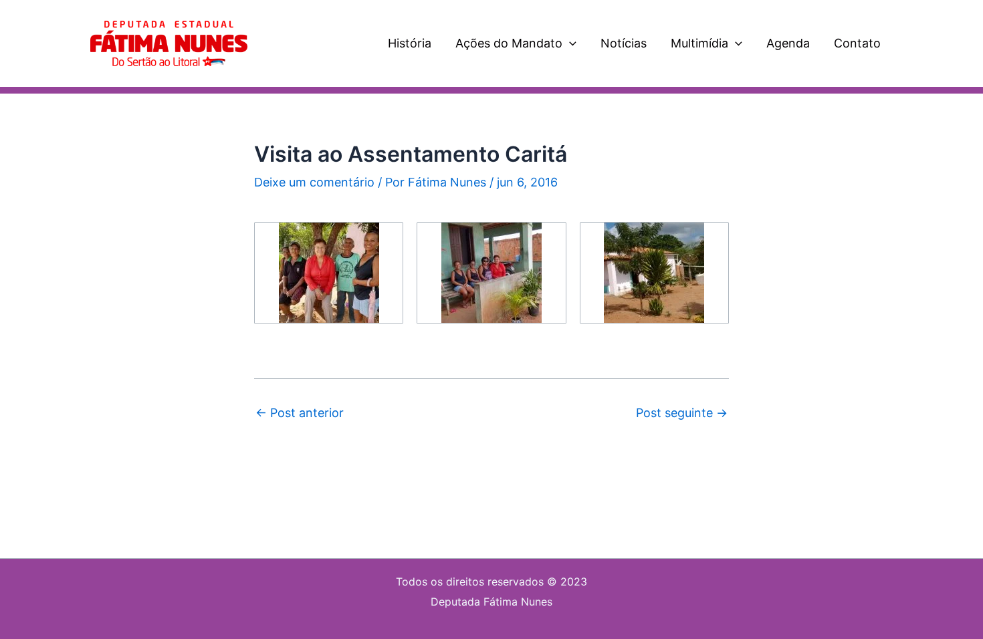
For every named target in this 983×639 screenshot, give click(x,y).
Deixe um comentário (314, 182)
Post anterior (299, 413)
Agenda (788, 43)
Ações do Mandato (508, 43)
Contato (857, 43)
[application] (569, 43)
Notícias (623, 43)
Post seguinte (682, 413)
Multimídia (699, 43)
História (409, 43)
